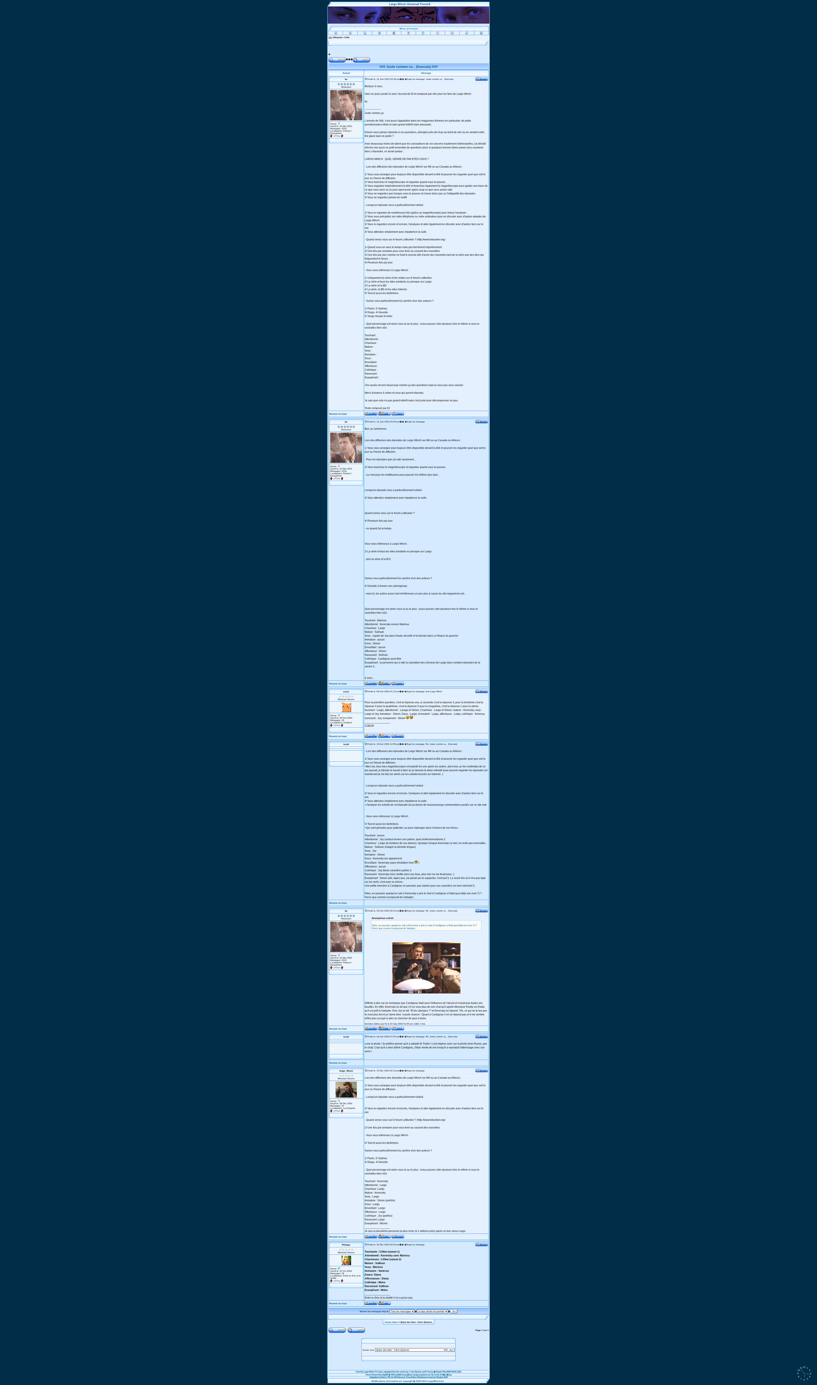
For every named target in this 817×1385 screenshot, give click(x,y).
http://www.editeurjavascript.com (391, 37)
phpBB (385, 1375)
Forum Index (391, 1322)
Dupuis (439, 1372)
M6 (448, 1372)
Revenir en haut (338, 414)
